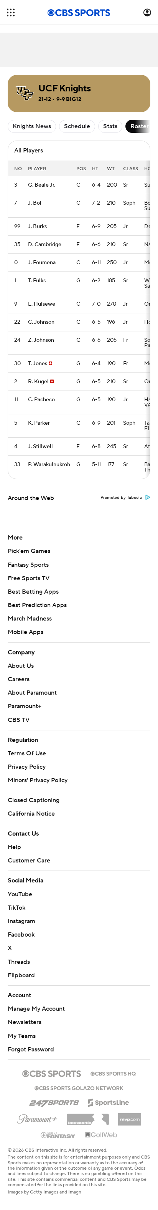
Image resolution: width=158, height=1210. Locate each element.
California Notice (31, 814)
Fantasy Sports (28, 565)
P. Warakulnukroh (49, 464)
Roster (139, 126)
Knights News (32, 126)
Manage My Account (36, 1009)
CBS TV (19, 720)
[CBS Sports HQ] (113, 1073)
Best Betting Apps (33, 592)
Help (14, 847)
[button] (11, 12)
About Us (21, 666)
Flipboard (21, 975)
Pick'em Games (29, 551)
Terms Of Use (27, 753)
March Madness (30, 618)
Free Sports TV (28, 578)
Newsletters (24, 1022)
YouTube (20, 894)
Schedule (77, 126)
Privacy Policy (27, 767)
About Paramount (32, 693)
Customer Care (29, 860)
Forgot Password (31, 1049)
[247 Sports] (54, 1101)
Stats (110, 126)
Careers (19, 679)
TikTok (16, 908)
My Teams (22, 1036)
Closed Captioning (33, 800)
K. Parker (39, 423)
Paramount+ (24, 706)
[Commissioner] (88, 1117)
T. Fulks (37, 280)
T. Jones (37, 363)
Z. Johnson (41, 340)
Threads (19, 962)
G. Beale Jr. (41, 185)
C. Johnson (41, 322)
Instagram (21, 921)
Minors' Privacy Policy (37, 780)
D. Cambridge (44, 244)
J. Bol (34, 203)
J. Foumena (42, 262)
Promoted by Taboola (121, 497)
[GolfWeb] (101, 1135)
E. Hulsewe (41, 304)
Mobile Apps (25, 632)
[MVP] (129, 1116)
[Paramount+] (37, 1117)
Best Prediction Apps (37, 605)
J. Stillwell (40, 446)
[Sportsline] (108, 1101)
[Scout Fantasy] (58, 1135)
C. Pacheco (41, 399)
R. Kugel (38, 381)
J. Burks (37, 226)
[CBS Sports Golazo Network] (79, 1087)
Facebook (21, 935)
